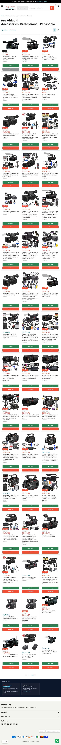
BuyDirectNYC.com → (41, 1)
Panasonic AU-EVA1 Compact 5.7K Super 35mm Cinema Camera (30, 497)
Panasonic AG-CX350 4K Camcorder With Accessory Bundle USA (9, 336)
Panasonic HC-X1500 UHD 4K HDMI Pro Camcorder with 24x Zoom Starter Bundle (50, 377)
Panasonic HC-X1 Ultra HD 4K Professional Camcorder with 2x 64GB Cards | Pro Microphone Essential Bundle (50, 580)
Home (2, 16)
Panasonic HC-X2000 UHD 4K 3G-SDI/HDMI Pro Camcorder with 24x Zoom (30, 58)
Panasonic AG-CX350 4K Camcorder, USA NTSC (29, 578)
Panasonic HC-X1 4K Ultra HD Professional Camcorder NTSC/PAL (10, 135)
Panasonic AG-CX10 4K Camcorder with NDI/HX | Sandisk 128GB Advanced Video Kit (49, 498)
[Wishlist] (56, 5)
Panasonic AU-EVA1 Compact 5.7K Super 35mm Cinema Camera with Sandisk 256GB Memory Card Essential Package (10, 458)
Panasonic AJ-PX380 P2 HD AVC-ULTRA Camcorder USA (10, 655)
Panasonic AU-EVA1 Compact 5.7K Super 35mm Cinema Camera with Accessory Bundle (10, 498)
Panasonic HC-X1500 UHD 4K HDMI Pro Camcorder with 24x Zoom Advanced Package (30, 377)
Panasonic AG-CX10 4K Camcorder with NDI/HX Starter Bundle (48, 96)
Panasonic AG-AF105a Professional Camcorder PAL (10, 617)
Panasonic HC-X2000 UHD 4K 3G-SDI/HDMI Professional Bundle (50, 175)
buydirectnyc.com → (27, 691)
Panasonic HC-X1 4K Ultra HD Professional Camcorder (10, 294)
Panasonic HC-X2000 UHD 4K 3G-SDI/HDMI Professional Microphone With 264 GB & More (50, 136)
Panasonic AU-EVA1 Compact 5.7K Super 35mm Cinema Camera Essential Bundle (30, 456)
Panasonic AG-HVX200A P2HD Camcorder (49, 611)
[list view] (58, 30)
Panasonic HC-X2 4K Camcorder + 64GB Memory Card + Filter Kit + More (49, 58)
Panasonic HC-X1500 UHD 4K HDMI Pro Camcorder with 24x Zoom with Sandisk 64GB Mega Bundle (10, 417)
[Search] (52, 8)
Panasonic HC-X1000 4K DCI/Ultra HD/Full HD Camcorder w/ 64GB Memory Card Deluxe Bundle (30, 136)
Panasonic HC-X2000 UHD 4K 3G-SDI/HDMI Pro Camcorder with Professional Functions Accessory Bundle (30, 97)
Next (32, 675)
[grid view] (54, 30)
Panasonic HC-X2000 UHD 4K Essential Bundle (10, 212)
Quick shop (10, 65)
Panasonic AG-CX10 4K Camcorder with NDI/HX (48, 535)
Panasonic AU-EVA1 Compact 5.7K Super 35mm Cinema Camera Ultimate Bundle (50, 416)
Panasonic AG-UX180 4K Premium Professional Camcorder (9, 58)
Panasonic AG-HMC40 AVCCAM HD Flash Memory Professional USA (49, 651)
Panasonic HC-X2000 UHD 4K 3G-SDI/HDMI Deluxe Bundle (30, 174)
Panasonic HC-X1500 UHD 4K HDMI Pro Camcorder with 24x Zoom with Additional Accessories (10, 378)
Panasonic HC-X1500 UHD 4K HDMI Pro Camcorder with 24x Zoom (30, 416)
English (41, 731)
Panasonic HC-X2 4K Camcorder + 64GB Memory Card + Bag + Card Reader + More (10, 96)
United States (52, 731)
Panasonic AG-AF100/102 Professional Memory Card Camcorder (29, 618)
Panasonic (4, 61)
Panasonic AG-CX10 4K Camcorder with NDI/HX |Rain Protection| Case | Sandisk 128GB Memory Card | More (10, 537)
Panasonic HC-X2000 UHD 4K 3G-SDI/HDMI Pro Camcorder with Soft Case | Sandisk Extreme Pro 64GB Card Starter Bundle (50, 255)
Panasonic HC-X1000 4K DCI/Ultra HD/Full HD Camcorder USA (29, 656)
